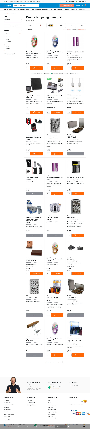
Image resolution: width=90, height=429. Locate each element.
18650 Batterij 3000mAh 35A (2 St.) (75, 52)
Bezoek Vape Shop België (66, 5)
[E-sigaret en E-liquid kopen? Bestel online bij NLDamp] (8, 5)
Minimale (7, 26)
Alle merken (8, 37)
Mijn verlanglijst (30, 404)
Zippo (48, 134)
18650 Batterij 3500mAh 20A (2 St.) (55, 178)
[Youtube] (77, 385)
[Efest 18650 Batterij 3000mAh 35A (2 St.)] (75, 41)
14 (61, 361)
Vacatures (6, 411)
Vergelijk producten (31, 405)
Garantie (6, 405)
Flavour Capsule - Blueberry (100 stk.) (55, 52)
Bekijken (76, 153)
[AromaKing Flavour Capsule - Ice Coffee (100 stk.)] (55, 248)
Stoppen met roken (83, 9)
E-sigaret (50, 404)
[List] (64, 29)
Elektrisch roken (51, 414)
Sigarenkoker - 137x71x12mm (71, 136)
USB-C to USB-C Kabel (73, 96)
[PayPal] (45, 5)
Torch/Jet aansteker (32, 177)
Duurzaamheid (7, 419)
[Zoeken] (37, 5)
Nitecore (69, 175)
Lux (68, 337)
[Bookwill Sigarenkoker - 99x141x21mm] (75, 286)
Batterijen (67, 9)
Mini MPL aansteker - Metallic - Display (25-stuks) (74, 340)
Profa (27, 175)
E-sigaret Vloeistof (52, 411)
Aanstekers (45, 9)
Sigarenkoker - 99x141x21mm (71, 298)
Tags (13, 13)
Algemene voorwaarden (9, 414)
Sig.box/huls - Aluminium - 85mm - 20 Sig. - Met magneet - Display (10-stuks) (34, 220)
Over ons (6, 412)
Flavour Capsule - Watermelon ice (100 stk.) (33, 52)
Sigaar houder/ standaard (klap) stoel (33, 339)
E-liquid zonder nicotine (53, 412)
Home (9, 13)
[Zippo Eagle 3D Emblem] (55, 125)
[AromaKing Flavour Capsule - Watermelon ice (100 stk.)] (34, 41)
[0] (84, 5)
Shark (48, 94)
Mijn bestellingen (31, 402)
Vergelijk (35, 55)
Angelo (7, 39)
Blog (49, 400)
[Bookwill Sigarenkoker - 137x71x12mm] (75, 125)
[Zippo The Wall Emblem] (34, 286)
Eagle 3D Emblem (52, 136)
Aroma (14, 9)
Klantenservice (71, 1)
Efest (68, 50)
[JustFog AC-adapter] (75, 248)
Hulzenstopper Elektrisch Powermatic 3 (54, 96)
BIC (6, 43)
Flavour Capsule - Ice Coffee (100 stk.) (55, 259)
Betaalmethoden (7, 409)
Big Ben (7, 46)
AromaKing (8, 41)
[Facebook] (69, 385)
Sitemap (5, 418)
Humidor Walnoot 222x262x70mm (31, 259)
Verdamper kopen (52, 409)
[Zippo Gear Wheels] (75, 206)
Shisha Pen (50, 416)
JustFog (68, 257)
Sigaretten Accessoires (23, 9)
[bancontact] (51, 5)
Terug (6, 13)
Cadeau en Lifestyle (58, 9)
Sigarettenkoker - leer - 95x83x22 (33, 96)
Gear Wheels (71, 217)
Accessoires (74, 9)
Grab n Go (69, 94)
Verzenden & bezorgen (9, 404)
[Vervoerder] (85, 401)
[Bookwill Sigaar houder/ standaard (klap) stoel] (34, 328)
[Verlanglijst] (82, 5)
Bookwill (8, 48)
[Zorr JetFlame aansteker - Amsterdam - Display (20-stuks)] (34, 125)
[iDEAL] (42, 5)
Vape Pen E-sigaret (52, 405)
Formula (27, 215)
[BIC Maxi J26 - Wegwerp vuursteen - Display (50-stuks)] (55, 286)
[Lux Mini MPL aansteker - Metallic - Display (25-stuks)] (75, 328)
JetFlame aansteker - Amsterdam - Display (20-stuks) (33, 137)
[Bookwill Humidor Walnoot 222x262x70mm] (34, 248)
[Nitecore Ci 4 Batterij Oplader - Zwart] (75, 167)
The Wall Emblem (31, 297)
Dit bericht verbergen (61, 426)
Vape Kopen (50, 407)
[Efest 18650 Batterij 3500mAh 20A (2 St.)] (55, 166)
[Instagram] (74, 385)
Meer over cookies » (72, 426)
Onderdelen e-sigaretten (53, 418)
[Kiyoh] (56, 5)
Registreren (29, 400)
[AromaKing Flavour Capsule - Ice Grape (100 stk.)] (55, 328)
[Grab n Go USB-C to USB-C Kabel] (75, 85)
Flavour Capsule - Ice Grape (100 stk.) (55, 339)
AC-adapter (70, 259)
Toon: (67, 29)
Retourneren (6, 407)
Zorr (26, 134)
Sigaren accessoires (36, 9)
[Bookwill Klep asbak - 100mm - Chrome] (55, 206)
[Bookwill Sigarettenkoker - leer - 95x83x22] (34, 85)
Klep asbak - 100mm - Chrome (53, 218)
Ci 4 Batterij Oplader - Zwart (75, 177)
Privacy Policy (7, 416)
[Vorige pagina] (45, 362)
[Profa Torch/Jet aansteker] (34, 166)
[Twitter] (72, 385)
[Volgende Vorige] (63, 362)
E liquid (49, 402)
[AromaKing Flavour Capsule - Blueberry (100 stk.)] (55, 41)
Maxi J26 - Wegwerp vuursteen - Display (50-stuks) (54, 299)
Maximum (19, 26)
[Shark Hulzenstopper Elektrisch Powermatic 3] (55, 85)
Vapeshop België (8, 9)
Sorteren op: (74, 29)
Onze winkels (6, 400)
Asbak (50, 9)
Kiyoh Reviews (83, 1)
